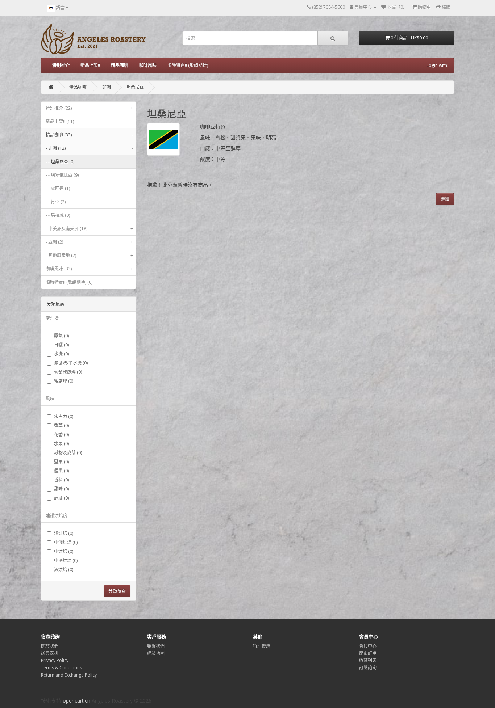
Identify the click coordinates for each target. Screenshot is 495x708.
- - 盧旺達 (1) (58, 188)
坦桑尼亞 (135, 87)
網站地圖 (156, 653)
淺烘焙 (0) (63, 533)
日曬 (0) (61, 345)
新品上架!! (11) (60, 121)
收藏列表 (368, 660)
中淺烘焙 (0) (66, 542)
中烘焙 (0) (63, 551)
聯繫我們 (156, 646)
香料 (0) (61, 480)
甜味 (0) (61, 489)
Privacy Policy (54, 660)
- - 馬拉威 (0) (58, 215)
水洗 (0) (61, 354)
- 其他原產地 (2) (89, 255)
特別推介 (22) (89, 108)
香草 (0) (61, 425)
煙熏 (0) (61, 471)
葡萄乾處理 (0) (68, 372)
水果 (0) (61, 444)
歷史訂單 (368, 653)
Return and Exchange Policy (69, 675)
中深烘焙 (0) (66, 560)
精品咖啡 (78, 87)
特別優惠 (261, 646)
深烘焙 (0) (63, 569)
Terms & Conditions (61, 668)
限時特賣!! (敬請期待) (187, 65)
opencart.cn (76, 700)
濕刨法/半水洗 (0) (71, 363)
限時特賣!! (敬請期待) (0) (69, 282)
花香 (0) (61, 434)
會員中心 (368, 646)
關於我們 (49, 646)
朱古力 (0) (63, 416)
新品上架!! (90, 65)
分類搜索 (117, 591)
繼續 (445, 199)
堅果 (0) (61, 462)
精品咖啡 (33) (89, 135)
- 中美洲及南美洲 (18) (89, 229)
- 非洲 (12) (89, 148)
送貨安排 (49, 653)
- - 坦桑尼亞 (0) (60, 162)
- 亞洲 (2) (89, 242)
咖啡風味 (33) (89, 269)
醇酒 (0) (61, 498)
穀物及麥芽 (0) (68, 453)
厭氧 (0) (61, 336)
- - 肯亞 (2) (56, 202)
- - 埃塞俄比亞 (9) (62, 175)
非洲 (106, 87)
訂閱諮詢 (368, 668)
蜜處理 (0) (63, 381)
